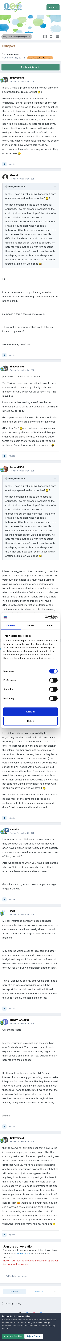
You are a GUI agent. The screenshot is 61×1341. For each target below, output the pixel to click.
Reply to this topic (30, 67)
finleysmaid (12, 54)
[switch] (53, 680)
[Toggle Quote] (6, 186)
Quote (12, 164)
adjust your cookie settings (37, 1322)
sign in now (23, 1253)
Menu (52, 7)
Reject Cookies (34, 1336)
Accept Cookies (14, 1336)
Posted (22, 81)
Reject (30, 721)
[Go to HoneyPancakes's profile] (5, 1022)
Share (15, 1291)
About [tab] (50, 625)
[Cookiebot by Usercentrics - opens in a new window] (45, 617)
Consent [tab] (11, 625)
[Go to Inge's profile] (5, 913)
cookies (21, 1319)
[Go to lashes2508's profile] (5, 469)
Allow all (30, 711)
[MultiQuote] (4, 164)
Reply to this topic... (17, 1276)
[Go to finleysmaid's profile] (5, 79)
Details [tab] (30, 625)
